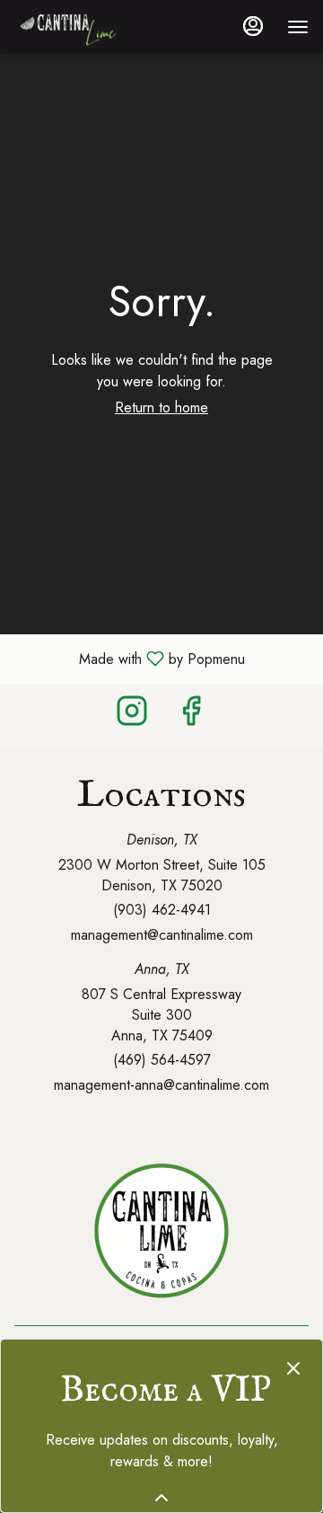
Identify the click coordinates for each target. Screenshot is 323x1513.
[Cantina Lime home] (95, 26)
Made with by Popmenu (129, 658)
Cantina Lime (161, 1231)
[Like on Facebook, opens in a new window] (191, 716)
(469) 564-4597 (162, 1060)
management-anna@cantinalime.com (161, 1085)
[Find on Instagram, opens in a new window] (132, 716)
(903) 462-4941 (162, 910)
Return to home (161, 407)
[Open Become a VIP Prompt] (161, 1498)
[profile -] (253, 26)
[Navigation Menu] (298, 27)
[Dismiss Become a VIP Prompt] (293, 1368)
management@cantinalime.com (162, 935)
